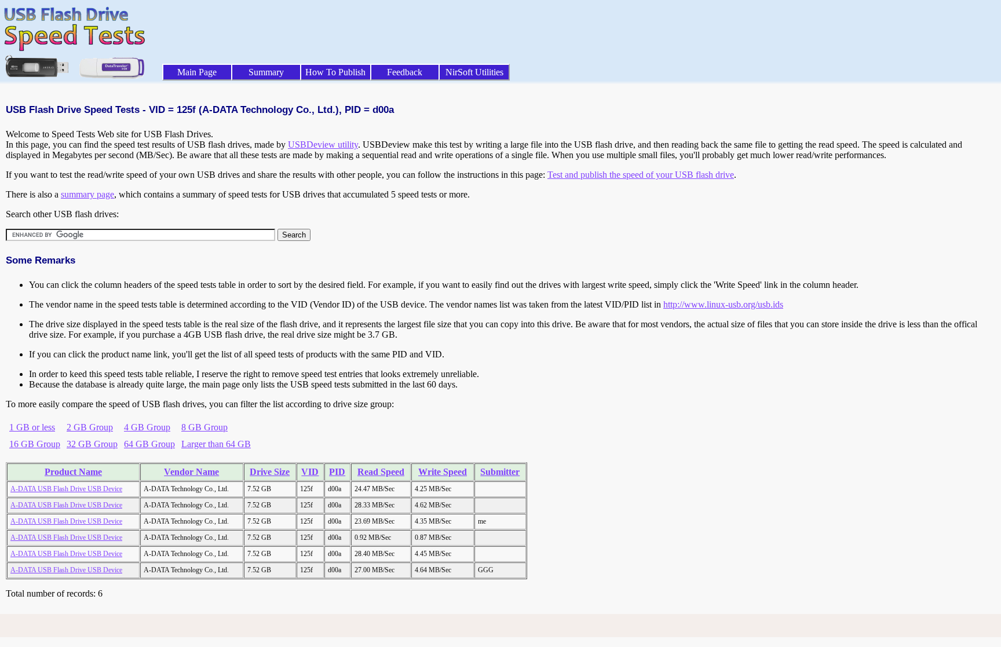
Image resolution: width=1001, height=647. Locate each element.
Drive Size (270, 472)
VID (310, 472)
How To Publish (335, 72)
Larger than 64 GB (216, 444)
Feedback (404, 72)
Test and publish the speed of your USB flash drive (640, 175)
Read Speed (380, 472)
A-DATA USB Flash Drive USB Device (66, 489)
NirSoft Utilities (474, 72)
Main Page (197, 72)
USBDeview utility (323, 144)
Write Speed (442, 472)
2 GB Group (90, 427)
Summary (266, 72)
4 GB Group (147, 427)
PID (337, 472)
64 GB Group (149, 444)
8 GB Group (204, 427)
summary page (87, 194)
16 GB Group (34, 444)
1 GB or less (32, 427)
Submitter (500, 472)
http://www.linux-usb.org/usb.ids (723, 304)
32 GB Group (92, 444)
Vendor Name (191, 472)
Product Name (73, 472)
